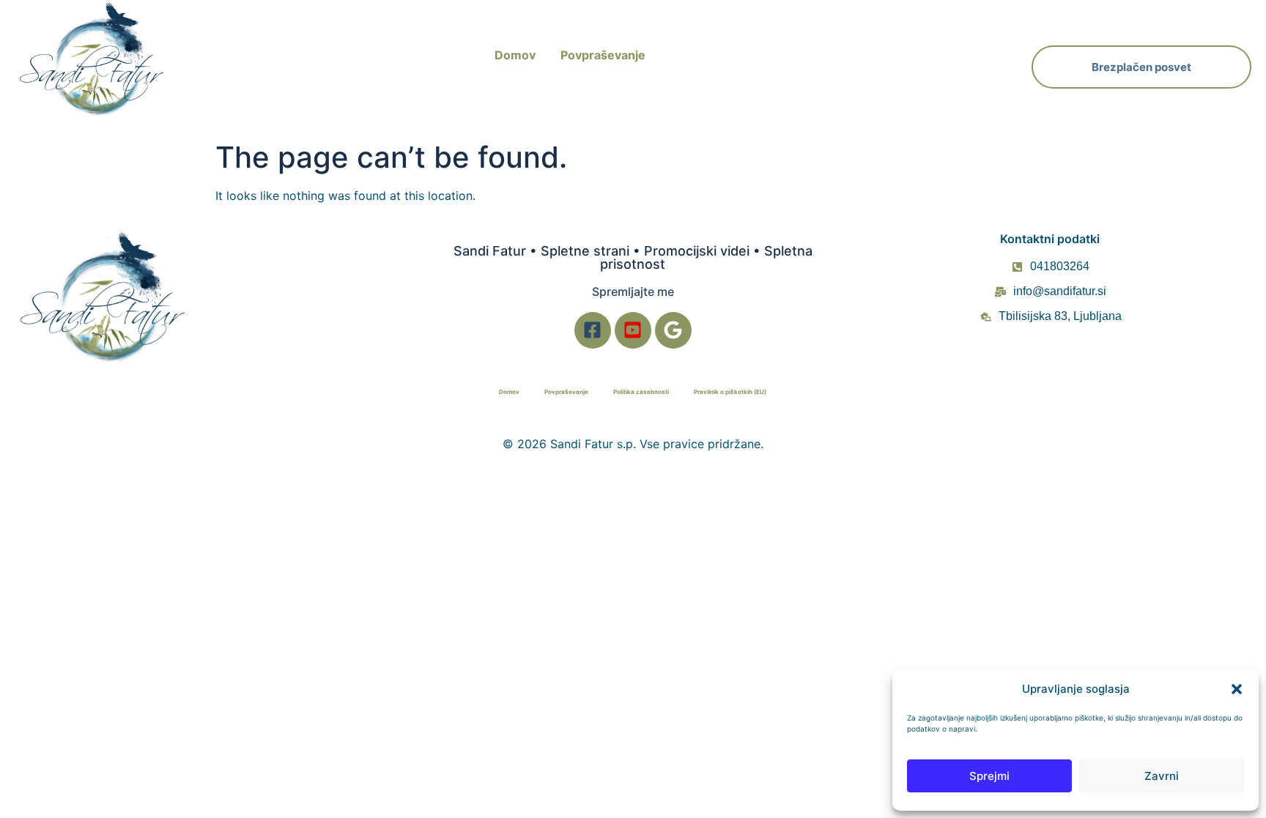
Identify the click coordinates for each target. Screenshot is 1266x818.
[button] (1236, 689)
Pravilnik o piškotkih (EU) (730, 391)
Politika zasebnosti (641, 391)
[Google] (673, 330)
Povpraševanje (602, 55)
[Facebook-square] (592, 330)
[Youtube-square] (633, 330)
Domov (515, 55)
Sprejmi (989, 776)
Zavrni (1161, 776)
